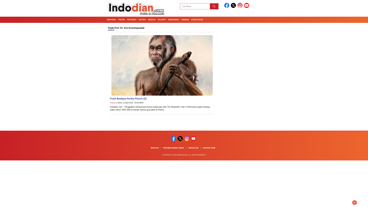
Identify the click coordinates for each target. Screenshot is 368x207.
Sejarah (113, 103)
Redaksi (155, 148)
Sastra (142, 20)
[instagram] (240, 7)
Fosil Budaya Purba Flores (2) (128, 98)
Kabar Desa (197, 20)
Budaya (152, 20)
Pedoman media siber (173, 148)
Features (131, 20)
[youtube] (247, 7)
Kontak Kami (209, 148)
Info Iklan (193, 148)
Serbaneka (173, 20)
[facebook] (227, 7)
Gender (185, 20)
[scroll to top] (354, 202)
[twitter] (234, 7)
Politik (121, 20)
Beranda (111, 20)
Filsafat (162, 20)
